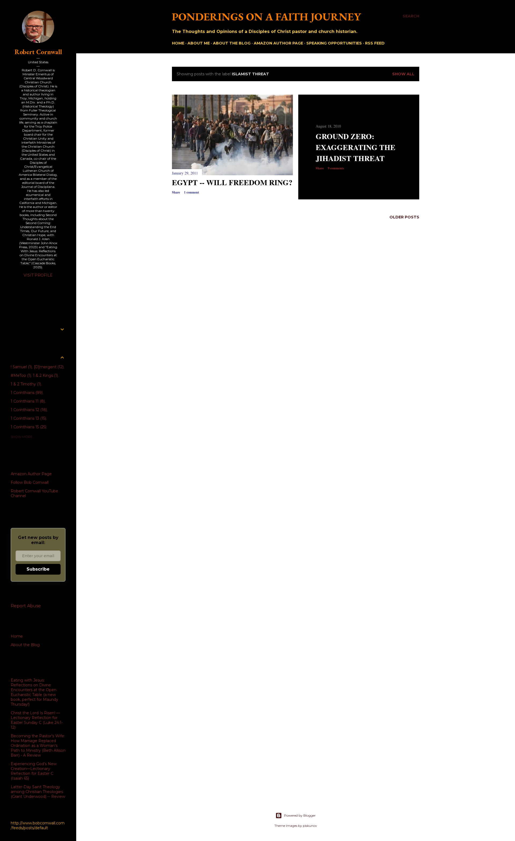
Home (178, 43)
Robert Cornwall (38, 52)
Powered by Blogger (300, 815)
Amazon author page (278, 43)
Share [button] (176, 192)
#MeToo (20, 375)
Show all (403, 74)
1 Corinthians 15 (28, 427)
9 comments (336, 168)
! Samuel (21, 366)
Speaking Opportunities (334, 43)
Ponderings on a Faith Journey (266, 17)
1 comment (191, 192)
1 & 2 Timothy (25, 384)
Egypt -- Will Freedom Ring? (232, 182)
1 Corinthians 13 (28, 418)
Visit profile (38, 275)
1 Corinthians (26, 392)
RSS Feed (375, 43)
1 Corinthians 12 (28, 409)
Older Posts (404, 217)
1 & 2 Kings (45, 375)
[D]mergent (48, 366)
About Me (198, 43)
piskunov (310, 826)
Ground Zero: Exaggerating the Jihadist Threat (355, 147)
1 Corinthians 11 (27, 401)
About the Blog (232, 43)
